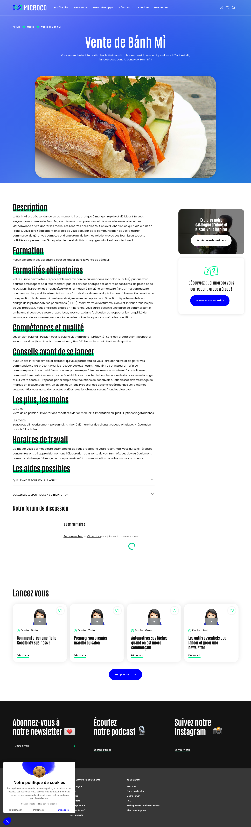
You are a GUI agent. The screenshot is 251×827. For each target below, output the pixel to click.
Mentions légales (136, 810)
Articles (74, 795)
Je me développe (102, 7)
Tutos (73, 791)
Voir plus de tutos (125, 674)
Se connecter (73, 536)
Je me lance (80, 7)
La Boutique (142, 7)
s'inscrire (93, 536)
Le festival (123, 7)
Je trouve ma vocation (210, 300)
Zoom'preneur (77, 805)
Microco (131, 786)
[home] (30, 7)
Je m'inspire (60, 7)
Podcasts (75, 800)
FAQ (129, 800)
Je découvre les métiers (211, 240)
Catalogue (76, 786)
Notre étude (76, 815)
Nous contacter (135, 791)
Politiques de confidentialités (143, 805)
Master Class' (77, 810)
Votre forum (133, 795)
